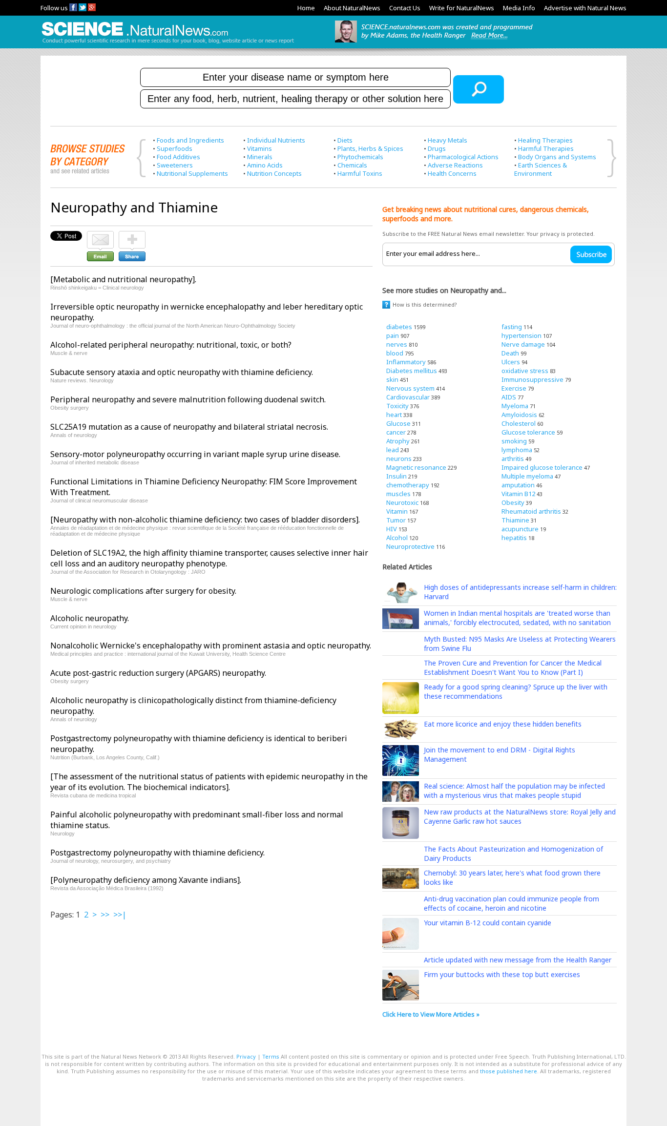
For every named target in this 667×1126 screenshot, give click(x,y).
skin (392, 379)
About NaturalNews (352, 7)
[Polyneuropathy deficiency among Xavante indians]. (145, 880)
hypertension (521, 335)
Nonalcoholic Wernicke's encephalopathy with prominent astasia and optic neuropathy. (210, 645)
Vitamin (397, 511)
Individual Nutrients (276, 140)
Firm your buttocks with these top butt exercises (502, 974)
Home (306, 7)
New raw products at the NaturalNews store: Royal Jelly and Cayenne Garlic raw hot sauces (520, 816)
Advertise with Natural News (585, 7)
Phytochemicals (360, 156)
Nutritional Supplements (192, 173)
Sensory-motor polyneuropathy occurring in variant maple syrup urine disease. (195, 454)
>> (105, 914)
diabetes (399, 326)
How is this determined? (425, 304)
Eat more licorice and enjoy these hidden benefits (503, 724)
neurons (399, 458)
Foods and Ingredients (190, 140)
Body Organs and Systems (557, 156)
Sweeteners (175, 165)
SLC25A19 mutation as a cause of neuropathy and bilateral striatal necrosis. (189, 426)
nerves (396, 344)
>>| (119, 914)
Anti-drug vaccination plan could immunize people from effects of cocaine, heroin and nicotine (511, 903)
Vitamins (259, 148)
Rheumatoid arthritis (531, 511)
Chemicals (352, 165)
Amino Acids (265, 165)
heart (394, 414)
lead (392, 449)
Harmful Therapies (546, 148)
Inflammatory (406, 361)
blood (394, 353)
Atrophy (398, 441)
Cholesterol (518, 423)
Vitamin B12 (518, 493)
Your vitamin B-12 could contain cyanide (487, 922)
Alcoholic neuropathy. (89, 618)
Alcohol (397, 537)
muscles (398, 493)
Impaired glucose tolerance (542, 467)
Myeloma (514, 405)
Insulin (396, 476)
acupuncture (520, 528)
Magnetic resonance (416, 467)
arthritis (512, 458)
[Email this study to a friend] (100, 235)
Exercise (513, 388)
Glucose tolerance (528, 432)
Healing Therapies (545, 140)
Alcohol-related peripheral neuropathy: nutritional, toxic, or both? (171, 344)
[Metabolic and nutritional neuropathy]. (123, 279)
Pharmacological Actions (463, 156)
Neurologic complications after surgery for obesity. (143, 590)
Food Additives (178, 156)
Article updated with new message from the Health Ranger (517, 959)
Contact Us (404, 7)
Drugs (437, 148)
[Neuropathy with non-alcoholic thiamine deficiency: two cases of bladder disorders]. (205, 519)
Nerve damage (523, 344)
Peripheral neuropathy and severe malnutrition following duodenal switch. (188, 399)
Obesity (512, 502)
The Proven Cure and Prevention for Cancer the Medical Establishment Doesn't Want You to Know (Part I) (513, 667)
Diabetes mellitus (411, 370)
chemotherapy (407, 484)
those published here (508, 1071)
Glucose (398, 423)
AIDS (508, 397)
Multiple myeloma (527, 476)
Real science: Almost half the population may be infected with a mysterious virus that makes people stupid (514, 790)
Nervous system (410, 388)
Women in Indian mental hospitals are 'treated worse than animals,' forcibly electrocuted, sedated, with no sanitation (517, 617)
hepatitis (514, 537)
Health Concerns (452, 173)
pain (392, 335)
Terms (270, 1056)
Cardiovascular (408, 397)
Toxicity (397, 405)
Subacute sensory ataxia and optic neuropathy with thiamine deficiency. (181, 372)
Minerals (259, 156)
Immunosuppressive (532, 379)
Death (510, 353)
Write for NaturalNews (461, 7)
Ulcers (510, 361)
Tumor (396, 520)
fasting (511, 326)
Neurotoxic (402, 502)
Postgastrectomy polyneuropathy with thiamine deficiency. (157, 852)
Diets (345, 140)
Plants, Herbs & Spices (370, 148)
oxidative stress (524, 370)
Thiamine (515, 520)
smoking (514, 441)
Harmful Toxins (359, 173)
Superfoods (174, 148)
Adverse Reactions (455, 165)
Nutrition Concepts (274, 173)
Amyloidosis (519, 414)
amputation (518, 484)
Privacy (246, 1056)
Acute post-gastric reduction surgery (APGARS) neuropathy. (158, 672)
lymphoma (516, 449)
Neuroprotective (410, 546)
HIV (391, 528)
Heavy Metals (447, 140)
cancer (396, 432)
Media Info (519, 7)
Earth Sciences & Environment (540, 169)
